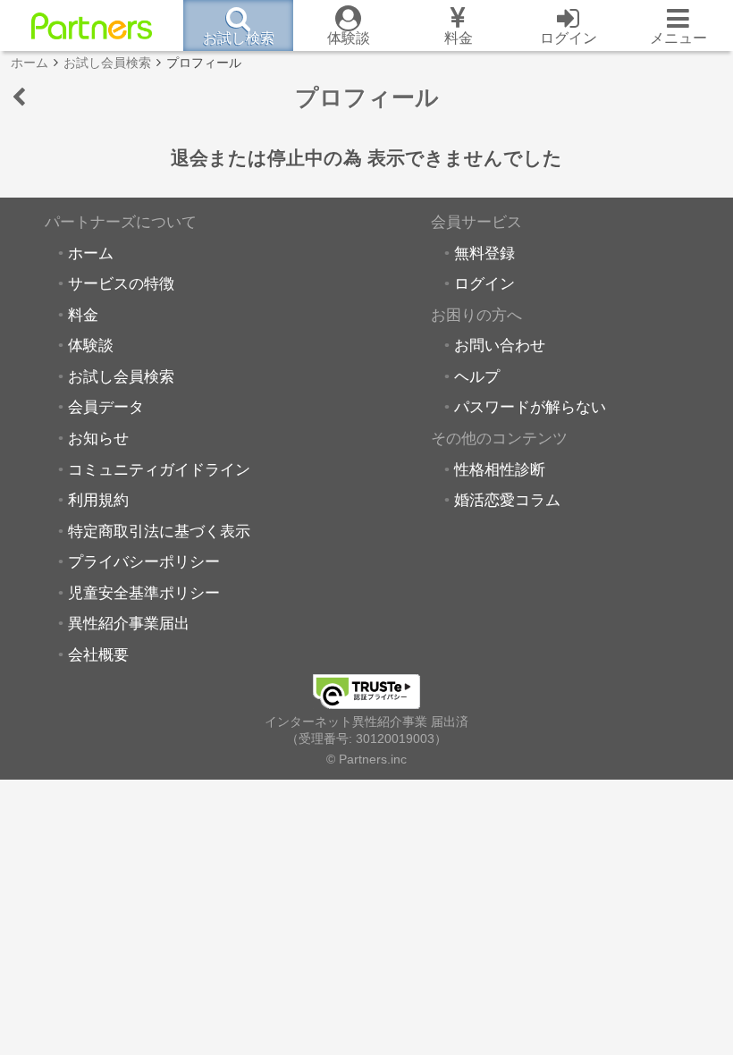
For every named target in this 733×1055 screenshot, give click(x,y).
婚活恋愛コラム (507, 500)
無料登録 (484, 253)
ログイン (484, 283)
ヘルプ (477, 376)
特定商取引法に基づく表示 (159, 531)
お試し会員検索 (121, 376)
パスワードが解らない (530, 407)
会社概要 (98, 654)
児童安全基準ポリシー (144, 593)
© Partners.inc (366, 759)
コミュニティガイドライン (159, 469)
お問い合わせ (499, 345)
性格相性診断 (499, 469)
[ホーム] (91, 26)
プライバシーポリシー (144, 561)
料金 (83, 315)
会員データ (106, 407)
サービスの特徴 (121, 283)
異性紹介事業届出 (129, 623)
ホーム (91, 253)
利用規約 (98, 500)
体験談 (91, 345)
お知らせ (98, 438)
